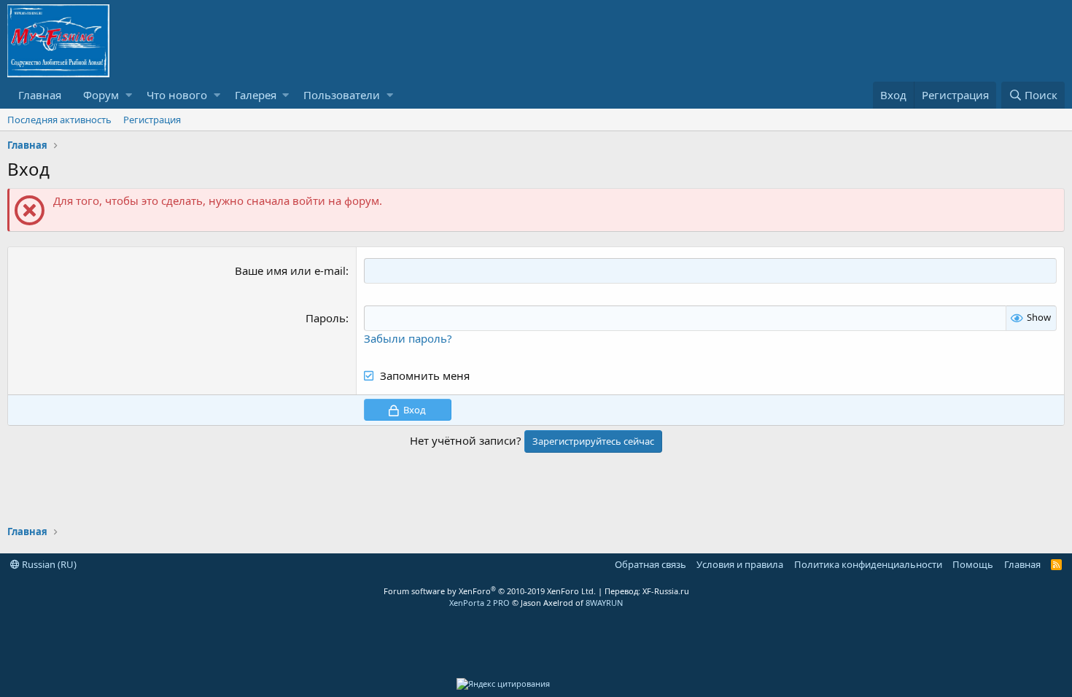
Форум (101, 94)
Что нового (177, 94)
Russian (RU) (48, 564)
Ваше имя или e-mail (290, 270)
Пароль (326, 318)
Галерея (255, 94)
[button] (129, 95)
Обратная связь (650, 564)
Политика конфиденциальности (868, 564)
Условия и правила (739, 564)
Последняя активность (59, 119)
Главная (39, 94)
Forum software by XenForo (490, 590)
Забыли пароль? (408, 338)
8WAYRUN (604, 602)
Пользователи (341, 94)
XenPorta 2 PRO (479, 602)
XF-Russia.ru (665, 590)
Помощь (972, 564)
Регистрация (152, 119)
